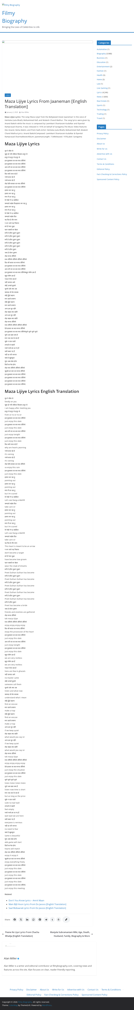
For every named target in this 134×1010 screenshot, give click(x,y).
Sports (99, 105)
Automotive (102, 49)
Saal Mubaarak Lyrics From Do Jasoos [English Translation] (37, 908)
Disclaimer (101, 138)
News (99, 96)
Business (101, 58)
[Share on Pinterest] (39, 919)
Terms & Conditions (105, 164)
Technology (102, 109)
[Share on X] (20, 919)
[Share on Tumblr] (52, 919)
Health (100, 75)
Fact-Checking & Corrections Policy (112, 174)
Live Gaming (102, 88)
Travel (99, 118)
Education (101, 62)
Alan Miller (25, 112)
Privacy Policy (102, 133)
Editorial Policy (103, 169)
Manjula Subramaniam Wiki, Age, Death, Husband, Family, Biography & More (70, 934)
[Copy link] (66, 919)
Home (99, 79)
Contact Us (101, 159)
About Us (101, 143)
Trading (100, 114)
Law (98, 84)
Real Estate (102, 101)
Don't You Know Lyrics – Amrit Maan (26, 900)
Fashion (100, 71)
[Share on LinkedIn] (27, 919)
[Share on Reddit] (46, 919)
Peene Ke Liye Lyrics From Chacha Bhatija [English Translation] (22, 934)
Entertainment (103, 66)
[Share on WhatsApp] (33, 919)
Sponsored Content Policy (108, 179)
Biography (101, 53)
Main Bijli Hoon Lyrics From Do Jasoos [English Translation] (37, 904)
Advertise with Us (104, 154)
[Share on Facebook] (14, 919)
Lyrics (8, 95)
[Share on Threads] (58, 919)
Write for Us (102, 149)
